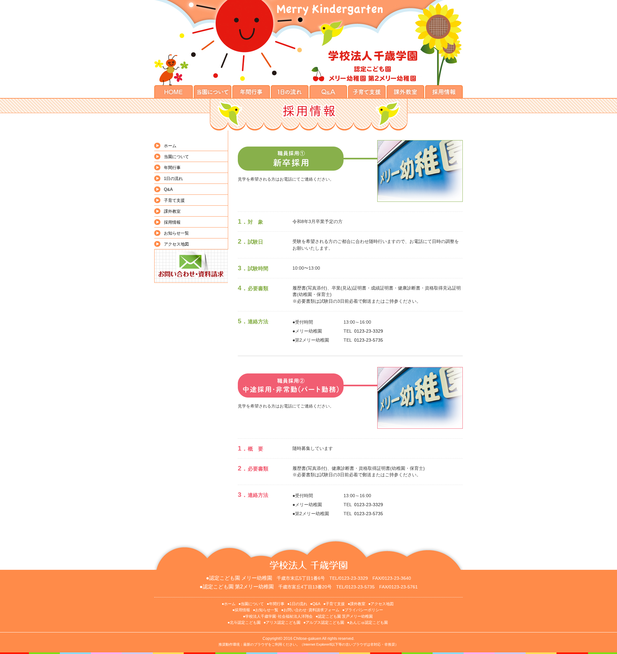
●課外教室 (356, 604)
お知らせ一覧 (176, 233)
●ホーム (229, 604)
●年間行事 (275, 604)
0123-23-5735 (368, 340)
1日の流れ (173, 178)
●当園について (251, 604)
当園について (176, 156)
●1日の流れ (297, 604)
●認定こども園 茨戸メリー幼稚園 (344, 616)
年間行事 (172, 167)
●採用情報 (241, 610)
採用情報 (172, 222)
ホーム (170, 145)
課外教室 (172, 211)
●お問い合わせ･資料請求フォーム (310, 610)
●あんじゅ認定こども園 (367, 622)
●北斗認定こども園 (244, 622)
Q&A (168, 189)
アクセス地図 (176, 244)
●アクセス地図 (381, 604)
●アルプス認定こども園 (323, 622)
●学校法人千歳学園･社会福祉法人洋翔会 (278, 616)
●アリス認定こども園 (282, 622)
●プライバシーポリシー (362, 610)
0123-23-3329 (368, 331)
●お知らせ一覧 (265, 610)
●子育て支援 (334, 604)
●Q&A (315, 604)
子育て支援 (174, 200)
